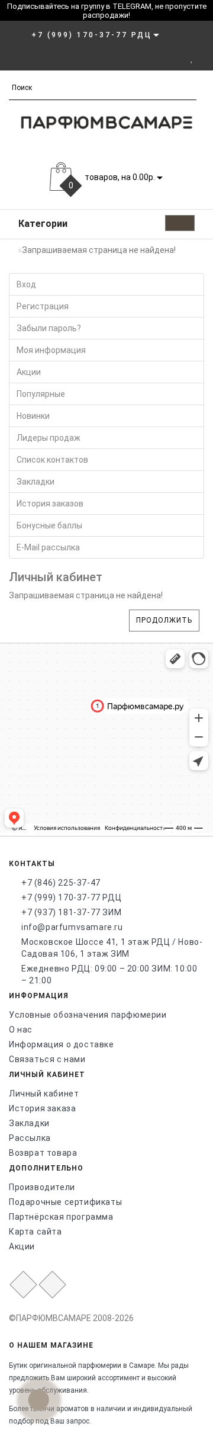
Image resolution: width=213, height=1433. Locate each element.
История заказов (50, 503)
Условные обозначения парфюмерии (88, 1015)
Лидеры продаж (48, 438)
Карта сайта (35, 1231)
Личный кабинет (44, 1093)
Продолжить (164, 620)
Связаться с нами (47, 1059)
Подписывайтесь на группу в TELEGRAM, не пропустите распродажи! (106, 11)
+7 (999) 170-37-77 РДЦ (71, 897)
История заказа (42, 1108)
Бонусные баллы (49, 525)
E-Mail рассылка (48, 547)
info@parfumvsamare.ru (72, 927)
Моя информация (51, 350)
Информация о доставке (61, 1044)
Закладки (35, 481)
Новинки (33, 416)
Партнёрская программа (61, 1217)
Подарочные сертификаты (65, 1202)
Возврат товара (43, 1153)
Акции (29, 372)
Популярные (41, 394)
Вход (26, 284)
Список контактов (52, 459)
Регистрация (43, 306)
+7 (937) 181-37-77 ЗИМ (71, 912)
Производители (42, 1187)
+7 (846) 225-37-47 (61, 882)
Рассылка (30, 1138)
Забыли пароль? (49, 328)
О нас (21, 1029)
